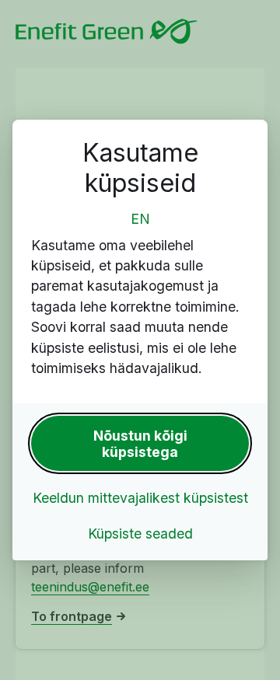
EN (140, 219)
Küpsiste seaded (140, 533)
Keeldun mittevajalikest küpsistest (140, 498)
